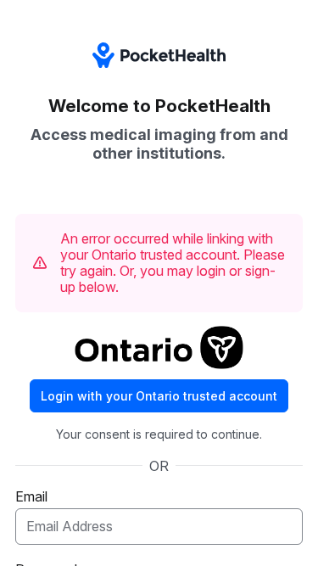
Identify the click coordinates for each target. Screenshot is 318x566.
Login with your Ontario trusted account (159, 396)
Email (31, 496)
